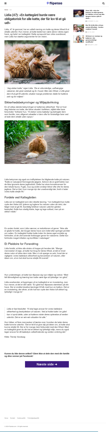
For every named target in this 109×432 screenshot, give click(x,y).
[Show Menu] (5, 3)
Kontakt (12, 418)
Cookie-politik (21, 418)
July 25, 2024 (90, 32)
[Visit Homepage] (54, 3)
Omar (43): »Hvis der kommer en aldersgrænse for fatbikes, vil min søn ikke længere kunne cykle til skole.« (95, 14)
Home (6, 10)
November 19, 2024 (92, 21)
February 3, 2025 (92, 45)
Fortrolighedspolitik (33, 418)
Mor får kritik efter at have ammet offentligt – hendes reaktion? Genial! (94, 27)
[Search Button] (103, 3)
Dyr (11, 10)
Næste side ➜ (47, 364)
